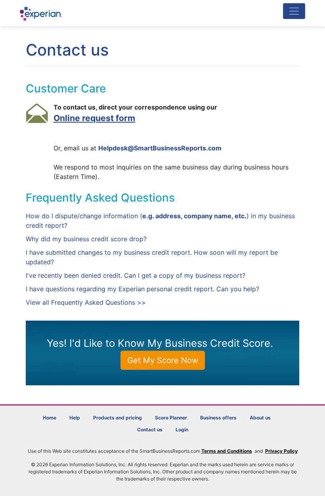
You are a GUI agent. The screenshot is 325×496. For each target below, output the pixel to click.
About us (260, 418)
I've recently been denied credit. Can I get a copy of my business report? (135, 275)
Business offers (218, 418)
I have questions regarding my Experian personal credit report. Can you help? (142, 289)
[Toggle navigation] (294, 11)
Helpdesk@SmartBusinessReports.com (160, 148)
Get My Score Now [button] (162, 360)
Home (49, 418)
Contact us (149, 430)
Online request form (94, 118)
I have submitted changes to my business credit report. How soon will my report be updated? (152, 257)
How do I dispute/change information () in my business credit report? (160, 220)
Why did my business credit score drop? (86, 239)
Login (182, 430)
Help (74, 418)
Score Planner (171, 418)
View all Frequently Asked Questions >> (86, 302)
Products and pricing (117, 418)
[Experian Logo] (41, 14)
